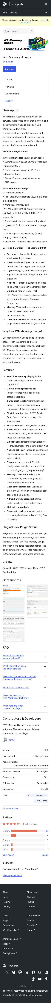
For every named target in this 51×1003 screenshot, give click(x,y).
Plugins (30, 901)
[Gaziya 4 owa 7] (20, 630)
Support (9, 100)
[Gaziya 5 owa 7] (44, 588)
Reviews (10, 86)
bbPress (8, 948)
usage (44, 801)
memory (38, 795)
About (6, 892)
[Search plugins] (31, 31)
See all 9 (44, 789)
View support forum (12, 875)
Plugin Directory (10, 12)
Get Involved (33, 915)
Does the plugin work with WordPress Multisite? (16, 696)
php (45, 795)
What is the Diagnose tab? (16, 687)
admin (30, 795)
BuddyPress (10, 953)
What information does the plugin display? (14, 667)
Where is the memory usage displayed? (13, 657)
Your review (8, 855)
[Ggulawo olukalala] (46, 4)
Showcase (32, 892)
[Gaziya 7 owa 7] (44, 621)
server (37, 801)
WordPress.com (12, 939)
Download (9, 69)
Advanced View (10, 808)
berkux (9, 61)
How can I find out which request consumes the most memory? (19, 677)
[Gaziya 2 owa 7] (20, 601)
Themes (31, 897)
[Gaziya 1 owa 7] (20, 588)
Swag (31, 930)
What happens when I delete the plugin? (13, 707)
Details (9, 79)
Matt (6, 943)
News (5, 897)
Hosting (6, 901)
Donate (32, 925)
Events (30, 920)
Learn (5, 915)
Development (12, 93)
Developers (8, 925)
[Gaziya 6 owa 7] (44, 603)
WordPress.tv (11, 930)
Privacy (6, 906)
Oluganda (13, 965)
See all (45, 855)
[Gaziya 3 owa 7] (20, 619)
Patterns (31, 906)
